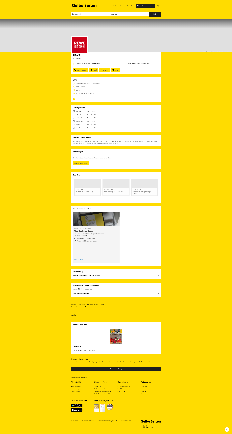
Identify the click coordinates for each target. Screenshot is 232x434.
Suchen (115, 6)
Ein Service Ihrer (148, 427)
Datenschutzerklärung (87, 421)
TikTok (143, 394)
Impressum (74, 421)
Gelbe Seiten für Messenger (102, 391)
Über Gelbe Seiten (101, 382)
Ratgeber (130, 6)
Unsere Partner (123, 382)
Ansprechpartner (76, 386)
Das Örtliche (121, 391)
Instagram (144, 386)
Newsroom (97, 386)
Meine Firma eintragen (145, 6)
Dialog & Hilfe (76, 382)
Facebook (144, 389)
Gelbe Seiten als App (100, 389)
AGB (117, 421)
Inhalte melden (126, 421)
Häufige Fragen (75, 389)
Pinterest (143, 391)
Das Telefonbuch (122, 389)
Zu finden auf (146, 382)
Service (122, 6)
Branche (73, 315)
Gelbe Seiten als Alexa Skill (102, 394)
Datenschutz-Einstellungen (105, 421)
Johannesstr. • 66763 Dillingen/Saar (85, 348)
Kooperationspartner (124, 386)
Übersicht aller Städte (77, 391)
